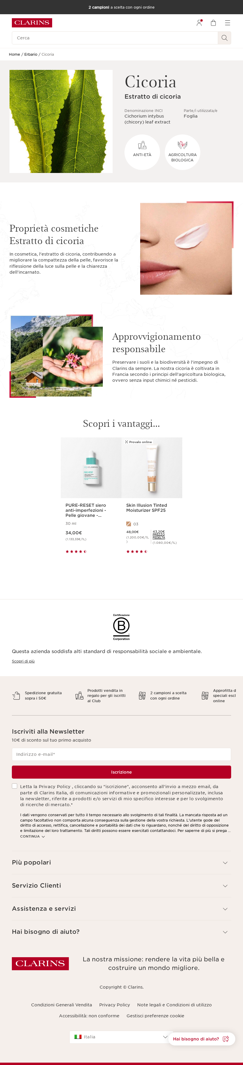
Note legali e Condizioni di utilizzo (174, 1005)
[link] (165, 536)
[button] (121, 862)
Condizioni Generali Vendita (61, 1005)
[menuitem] (199, 22)
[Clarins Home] (32, 23)
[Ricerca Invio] (224, 37)
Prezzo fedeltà (159, 536)
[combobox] (121, 1037)
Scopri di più (23, 661)
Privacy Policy (114, 1005)
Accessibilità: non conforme (89, 1015)
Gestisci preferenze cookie (155, 1015)
